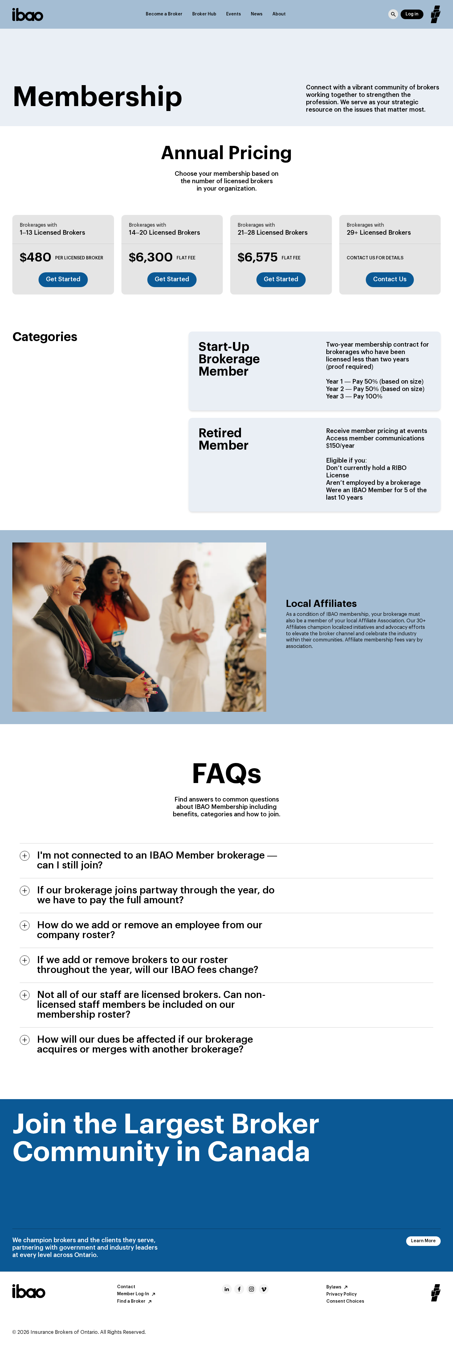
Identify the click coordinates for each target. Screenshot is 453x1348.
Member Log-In (133, 1294)
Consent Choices (345, 1301)
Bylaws (333, 1287)
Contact (126, 1287)
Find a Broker (131, 1301)
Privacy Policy (341, 1294)
